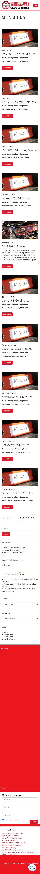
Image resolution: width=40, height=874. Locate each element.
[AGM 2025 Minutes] (20, 230)
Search (5, 534)
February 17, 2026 (9, 195)
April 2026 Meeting (9, 855)
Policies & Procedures (10, 840)
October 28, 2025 (8, 441)
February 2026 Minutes (16, 198)
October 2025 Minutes (15, 445)
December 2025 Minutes (17, 348)
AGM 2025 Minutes (14, 246)
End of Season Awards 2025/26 (13, 843)
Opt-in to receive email (11, 820)
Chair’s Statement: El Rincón (14, 548)
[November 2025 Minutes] (20, 381)
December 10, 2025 (9, 345)
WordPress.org (9, 639)
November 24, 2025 (9, 393)
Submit (33, 822)
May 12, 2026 (7, 50)
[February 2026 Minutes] (20, 182)
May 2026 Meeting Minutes (18, 53)
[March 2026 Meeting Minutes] (20, 134)
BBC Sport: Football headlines (13, 574)
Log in (6, 632)
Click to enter (6, 565)
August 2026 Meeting (12, 550)
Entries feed (8, 634)
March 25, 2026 (8, 146)
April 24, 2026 (7, 98)
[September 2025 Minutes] (20, 477)
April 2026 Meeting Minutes (19, 102)
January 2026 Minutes (15, 300)
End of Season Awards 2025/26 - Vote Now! (18, 852)
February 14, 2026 (9, 243)
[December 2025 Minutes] (20, 333)
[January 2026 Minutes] (20, 284)
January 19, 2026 (8, 297)
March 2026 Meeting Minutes (20, 150)
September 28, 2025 (9, 489)
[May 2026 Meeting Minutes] (20, 38)
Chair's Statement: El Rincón (12, 833)
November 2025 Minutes (17, 396)
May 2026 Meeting (9, 848)
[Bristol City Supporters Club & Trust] (16, 5)
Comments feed (10, 637)
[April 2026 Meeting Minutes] (20, 86)
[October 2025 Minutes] (20, 429)
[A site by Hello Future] (32, 867)
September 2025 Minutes (17, 493)
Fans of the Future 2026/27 (14, 552)
